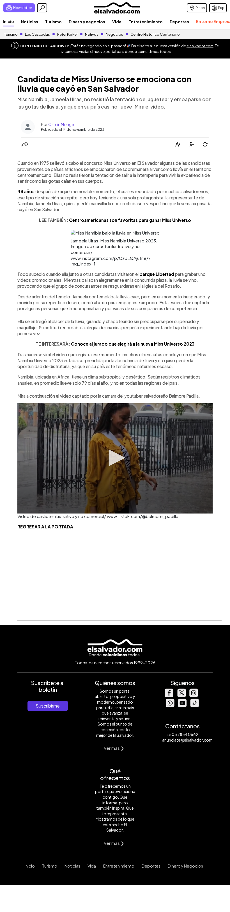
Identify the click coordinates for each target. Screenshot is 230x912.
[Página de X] (181, 695)
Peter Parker (67, 34)
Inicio (8, 21)
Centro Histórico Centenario (155, 34)
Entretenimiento (145, 21)
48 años (25, 191)
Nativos (91, 34)
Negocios (114, 34)
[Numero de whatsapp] (169, 705)
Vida (116, 21)
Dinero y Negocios (185, 865)
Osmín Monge (61, 124)
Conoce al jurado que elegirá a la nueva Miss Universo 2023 (132, 343)
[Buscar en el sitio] (42, 7)
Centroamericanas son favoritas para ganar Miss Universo (130, 220)
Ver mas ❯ (114, 748)
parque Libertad (156, 274)
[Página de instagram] (193, 695)
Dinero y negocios (87, 21)
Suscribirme (48, 706)
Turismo (53, 21)
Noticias (29, 21)
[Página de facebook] (168, 695)
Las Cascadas (37, 34)
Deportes (179, 21)
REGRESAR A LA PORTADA (45, 526)
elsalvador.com (200, 46)
